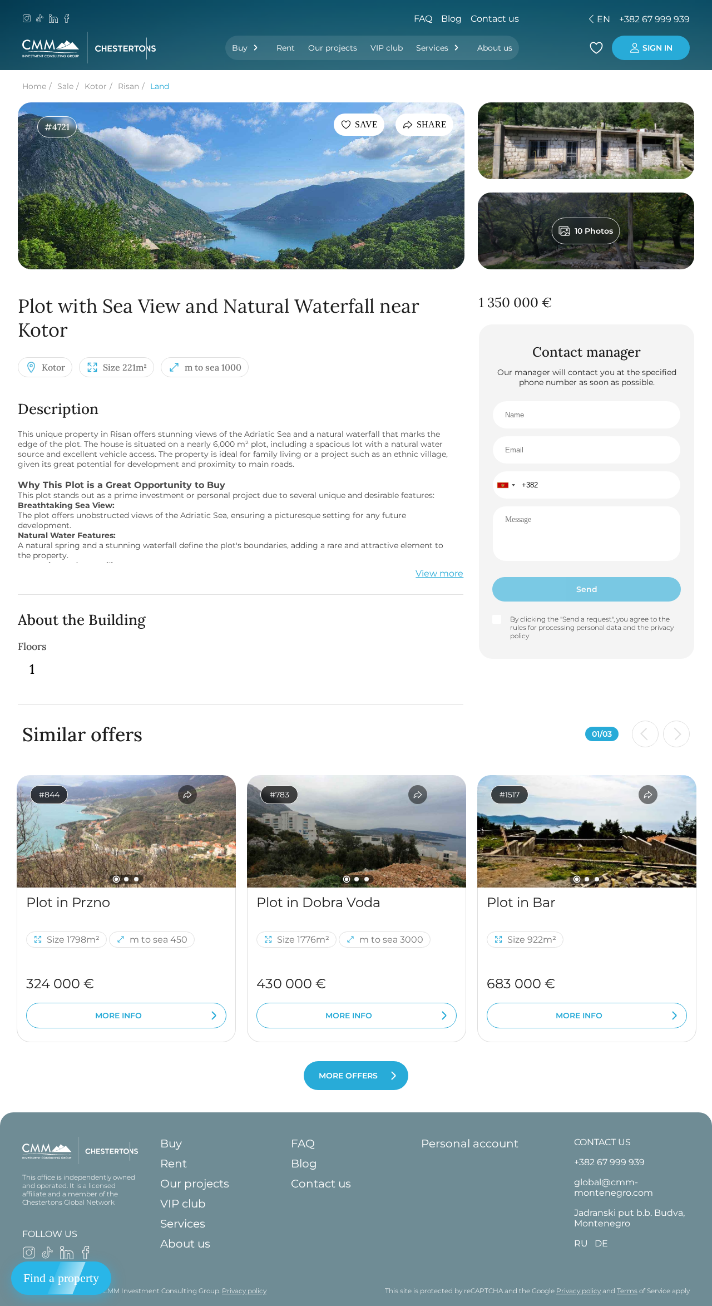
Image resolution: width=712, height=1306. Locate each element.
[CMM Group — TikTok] (40, 19)
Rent (285, 48)
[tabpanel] (126, 831)
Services (432, 48)
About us (494, 48)
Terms (627, 1291)
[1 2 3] (126, 831)
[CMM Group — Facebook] (66, 19)
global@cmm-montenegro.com (613, 1187)
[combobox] (505, 485)
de (525, 19)
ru (506, 19)
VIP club (386, 48)
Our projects (332, 48)
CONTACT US (602, 1142)
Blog (451, 18)
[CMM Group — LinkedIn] (53, 19)
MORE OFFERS (348, 1076)
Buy (240, 48)
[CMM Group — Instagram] (26, 19)
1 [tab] (116, 879)
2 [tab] (126, 879)
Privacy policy (244, 1291)
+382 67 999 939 (654, 19)
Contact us (495, 18)
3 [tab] (136, 879)
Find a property (61, 1278)
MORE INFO (118, 1016)
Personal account (469, 1143)
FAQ (423, 18)
